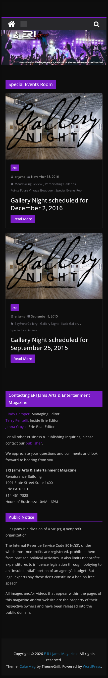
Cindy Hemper (18, 414)
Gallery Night (49, 324)
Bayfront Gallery (26, 324)
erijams (20, 176)
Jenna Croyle (16, 426)
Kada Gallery (70, 324)
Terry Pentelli (17, 420)
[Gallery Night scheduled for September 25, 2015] (54, 266)
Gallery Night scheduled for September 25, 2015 (49, 344)
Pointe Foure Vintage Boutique (32, 190)
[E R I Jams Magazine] (12, 24)
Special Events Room (70, 190)
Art (15, 168)
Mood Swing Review (28, 184)
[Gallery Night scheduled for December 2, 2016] (54, 126)
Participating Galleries (60, 184)
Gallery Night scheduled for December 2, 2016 (49, 204)
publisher (34, 443)
